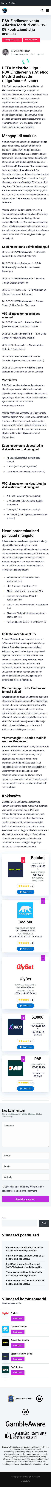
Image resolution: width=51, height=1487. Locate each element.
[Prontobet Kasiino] (5, 1345)
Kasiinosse (26, 892)
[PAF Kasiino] (15, 1075)
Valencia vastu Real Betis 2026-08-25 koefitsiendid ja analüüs (25, 1282)
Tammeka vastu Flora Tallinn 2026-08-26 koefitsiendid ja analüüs (24, 1274)
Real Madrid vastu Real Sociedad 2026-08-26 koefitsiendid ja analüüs (24, 1266)
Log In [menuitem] (4, 3)
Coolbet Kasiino (19, 1326)
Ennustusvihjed (31, 40)
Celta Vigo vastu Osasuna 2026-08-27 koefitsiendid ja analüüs (25, 1257)
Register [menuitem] (12, 3)
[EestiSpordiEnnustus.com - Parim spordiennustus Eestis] (4, 10)
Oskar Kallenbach (22, 50)
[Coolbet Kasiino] (25, 917)
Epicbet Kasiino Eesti (21, 1353)
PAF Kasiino (17, 1367)
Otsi (4, 1218)
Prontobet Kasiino (20, 1340)
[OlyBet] (25, 974)
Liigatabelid (25, 1481)
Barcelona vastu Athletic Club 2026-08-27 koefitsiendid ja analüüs (24, 1249)
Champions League (12, 40)
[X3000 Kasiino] (15, 1034)
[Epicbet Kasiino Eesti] (15, 876)
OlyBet (14, 1313)
